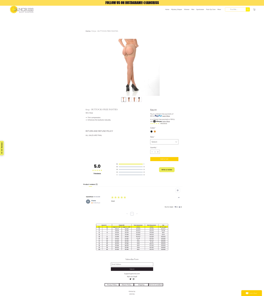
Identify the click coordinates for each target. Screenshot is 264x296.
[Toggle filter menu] (177, 190)
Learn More (166, 116)
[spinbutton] (155, 152)
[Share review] (179, 197)
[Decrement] (152, 152)
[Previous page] (127, 214)
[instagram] (134, 279)
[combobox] (164, 141)
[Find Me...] (248, 9)
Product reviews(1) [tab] (90, 184)
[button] (254, 9)
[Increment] (158, 152)
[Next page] (137, 214)
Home (88, 31)
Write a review (166, 170)
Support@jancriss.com (132, 274)
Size (152, 137)
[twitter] (130, 279)
